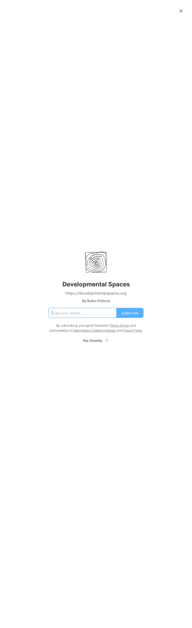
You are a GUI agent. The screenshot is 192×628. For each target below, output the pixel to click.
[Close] (181, 11)
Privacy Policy (132, 330)
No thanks (92, 340)
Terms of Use (119, 325)
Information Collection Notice (94, 330)
